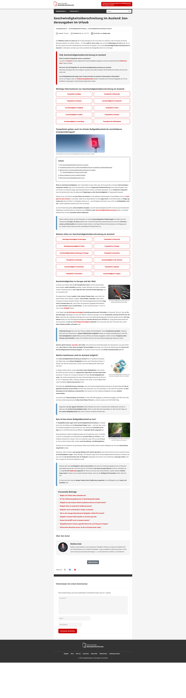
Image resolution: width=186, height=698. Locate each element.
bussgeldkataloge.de (61, 28)
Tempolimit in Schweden (74, 260)
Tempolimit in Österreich (112, 239)
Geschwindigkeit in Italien (74, 114)
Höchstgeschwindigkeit (76, 312)
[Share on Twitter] (64, 570)
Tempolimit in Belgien (74, 94)
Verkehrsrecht (73, 11)
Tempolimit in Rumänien (112, 253)
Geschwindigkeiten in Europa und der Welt (75, 172)
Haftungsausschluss (114, 653)
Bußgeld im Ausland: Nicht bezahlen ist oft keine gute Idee (78, 517)
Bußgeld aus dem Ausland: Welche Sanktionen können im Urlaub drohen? (83, 502)
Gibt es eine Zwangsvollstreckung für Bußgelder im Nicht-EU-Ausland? (82, 513)
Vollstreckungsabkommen (85, 79)
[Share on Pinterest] (75, 570)
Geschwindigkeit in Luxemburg (74, 121)
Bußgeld (67, 308)
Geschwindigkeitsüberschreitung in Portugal (74, 253)
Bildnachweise (103, 653)
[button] (117, 4)
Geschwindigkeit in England (74, 108)
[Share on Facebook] (70, 570)
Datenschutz (94, 653)
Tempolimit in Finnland (74, 101)
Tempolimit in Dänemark (112, 94)
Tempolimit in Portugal (112, 246)
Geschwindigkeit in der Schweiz (112, 260)
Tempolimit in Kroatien (112, 114)
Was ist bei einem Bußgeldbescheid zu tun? (72, 178)
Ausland (69, 61)
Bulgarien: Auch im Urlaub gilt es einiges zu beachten (76, 509)
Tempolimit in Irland (111, 108)
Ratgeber (66, 653)
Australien (75, 345)
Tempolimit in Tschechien (74, 273)
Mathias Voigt (106, 33)
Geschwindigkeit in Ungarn (112, 273)
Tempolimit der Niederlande (112, 121)
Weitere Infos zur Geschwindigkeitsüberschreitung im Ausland (77, 170)
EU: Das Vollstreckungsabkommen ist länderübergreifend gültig (80, 499)
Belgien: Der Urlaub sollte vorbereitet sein (73, 495)
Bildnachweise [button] (93, 562)
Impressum (86, 653)
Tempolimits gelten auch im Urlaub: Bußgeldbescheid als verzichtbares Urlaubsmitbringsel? (86, 167)
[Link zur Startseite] (64, 3)
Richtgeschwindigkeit (82, 322)
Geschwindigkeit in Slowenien (74, 267)
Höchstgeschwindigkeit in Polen (74, 246)
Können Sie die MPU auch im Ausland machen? (75, 520)
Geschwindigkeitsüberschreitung (77, 28)
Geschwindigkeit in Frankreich (112, 101)
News (72, 653)
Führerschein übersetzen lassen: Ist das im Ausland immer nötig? (80, 527)
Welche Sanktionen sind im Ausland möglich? (73, 175)
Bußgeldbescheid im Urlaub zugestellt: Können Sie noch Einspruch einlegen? (84, 524)
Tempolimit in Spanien (112, 267)
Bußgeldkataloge (60, 11)
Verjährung (72, 471)
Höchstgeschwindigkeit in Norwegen (74, 239)
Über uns (78, 653)
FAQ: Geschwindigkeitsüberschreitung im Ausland (74, 165)
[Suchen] (129, 11)
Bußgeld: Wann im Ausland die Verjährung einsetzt (76, 506)
